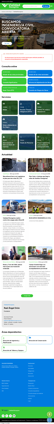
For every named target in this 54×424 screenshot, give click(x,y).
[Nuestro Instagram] (10, 415)
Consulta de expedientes (33, 391)
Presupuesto (31, 383)
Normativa (30, 373)
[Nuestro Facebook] (3, 415)
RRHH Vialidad (5, 383)
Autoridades (31, 368)
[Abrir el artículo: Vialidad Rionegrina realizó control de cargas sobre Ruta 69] (14, 206)
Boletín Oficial (31, 385)
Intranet (30, 398)
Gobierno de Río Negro (7, 11)
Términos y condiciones (32, 420)
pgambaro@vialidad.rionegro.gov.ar (12, 320)
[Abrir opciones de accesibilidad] (49, 414)
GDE (3, 391)
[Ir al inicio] (12, 6)
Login (29, 401)
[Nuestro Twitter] (6, 415)
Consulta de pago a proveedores (35, 393)
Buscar (47, 6)
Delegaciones (31, 371)
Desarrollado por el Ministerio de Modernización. (14, 420)
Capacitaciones (5, 385)
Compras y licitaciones (33, 388)
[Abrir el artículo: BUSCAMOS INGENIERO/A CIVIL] (40, 206)
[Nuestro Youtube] (14, 415)
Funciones (30, 366)
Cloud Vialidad (5, 388)
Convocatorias (31, 396)
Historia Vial (31, 376)
